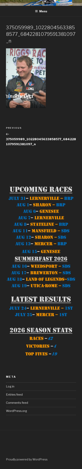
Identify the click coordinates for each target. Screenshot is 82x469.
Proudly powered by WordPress (27, 459)
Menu (43, 11)
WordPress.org (16, 411)
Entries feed (14, 394)
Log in (10, 386)
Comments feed (17, 403)
